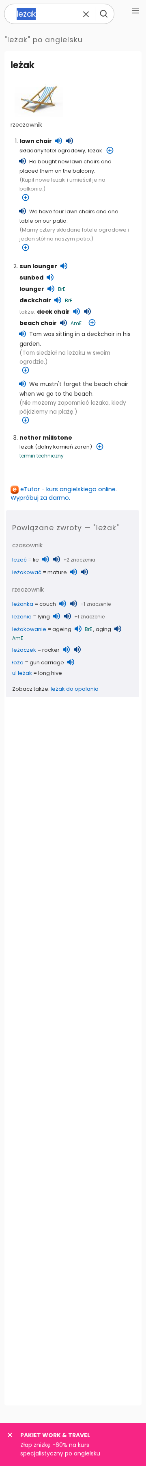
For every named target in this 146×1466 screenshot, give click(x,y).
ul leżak (22, 673)
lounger (31, 289)
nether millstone (45, 438)
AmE (76, 323)
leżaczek (24, 650)
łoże (18, 662)
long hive (50, 673)
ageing (61, 629)
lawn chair (35, 141)
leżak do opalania (75, 689)
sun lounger (38, 266)
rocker (51, 650)
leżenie (22, 616)
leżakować (26, 572)
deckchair (35, 300)
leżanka (22, 604)
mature (57, 572)
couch (47, 604)
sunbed (31, 277)
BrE (61, 289)
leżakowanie (29, 629)
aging (103, 629)
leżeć (19, 560)
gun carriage (47, 662)
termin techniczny (41, 455)
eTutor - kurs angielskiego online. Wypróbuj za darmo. (64, 493)
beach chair (38, 323)
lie (36, 560)
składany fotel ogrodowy (52, 150)
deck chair (53, 312)
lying (44, 616)
